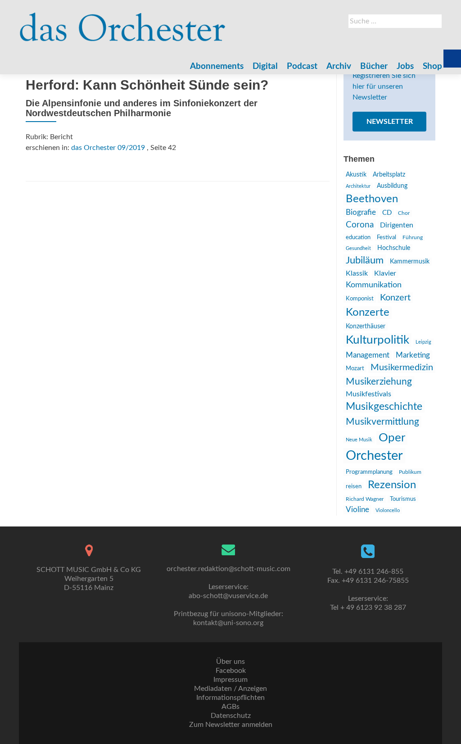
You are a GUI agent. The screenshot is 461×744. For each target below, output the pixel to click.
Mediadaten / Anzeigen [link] (230, 688)
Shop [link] (432, 66)
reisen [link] (354, 486)
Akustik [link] (356, 175)
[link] (122, 22)
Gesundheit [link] (358, 248)
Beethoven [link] (372, 199)
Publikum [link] (410, 472)
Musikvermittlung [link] (382, 421)
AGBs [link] (230, 706)
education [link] (358, 237)
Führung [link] (412, 237)
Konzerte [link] (367, 312)
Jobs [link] (405, 66)
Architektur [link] (358, 186)
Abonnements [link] (217, 66)
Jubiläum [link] (365, 260)
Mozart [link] (355, 369)
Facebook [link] (231, 670)
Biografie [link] (361, 212)
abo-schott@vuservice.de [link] (228, 595)
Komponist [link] (360, 299)
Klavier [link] (385, 273)
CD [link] (387, 212)
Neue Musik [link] (359, 439)
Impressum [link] (230, 679)
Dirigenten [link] (396, 225)
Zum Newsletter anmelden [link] (230, 724)
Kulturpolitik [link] (377, 340)
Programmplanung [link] (369, 472)
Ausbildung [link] (392, 186)
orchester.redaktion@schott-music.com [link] (228, 568)
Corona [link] (360, 224)
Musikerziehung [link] (379, 381)
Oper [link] (392, 438)
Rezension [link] (392, 485)
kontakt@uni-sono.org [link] (228, 622)
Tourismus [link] (403, 499)
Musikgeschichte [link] (384, 407)
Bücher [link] (374, 66)
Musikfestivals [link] (368, 394)
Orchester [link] (374, 456)
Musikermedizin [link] (402, 367)
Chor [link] (404, 213)
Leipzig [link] (423, 342)
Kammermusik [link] (409, 262)
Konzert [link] (395, 297)
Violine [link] (357, 509)
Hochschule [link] (393, 248)
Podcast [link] (302, 66)
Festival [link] (386, 237)
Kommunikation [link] (374, 285)
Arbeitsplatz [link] (389, 175)
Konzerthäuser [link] (365, 326)
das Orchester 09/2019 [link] (108, 147)
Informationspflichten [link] (230, 697)
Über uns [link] (230, 661)
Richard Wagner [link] (365, 499)
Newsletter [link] (389, 121)
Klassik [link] (357, 273)
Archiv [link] (338, 66)
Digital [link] (265, 66)
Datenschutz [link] (231, 715)
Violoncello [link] (387, 510)
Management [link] (367, 355)
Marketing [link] (413, 355)
